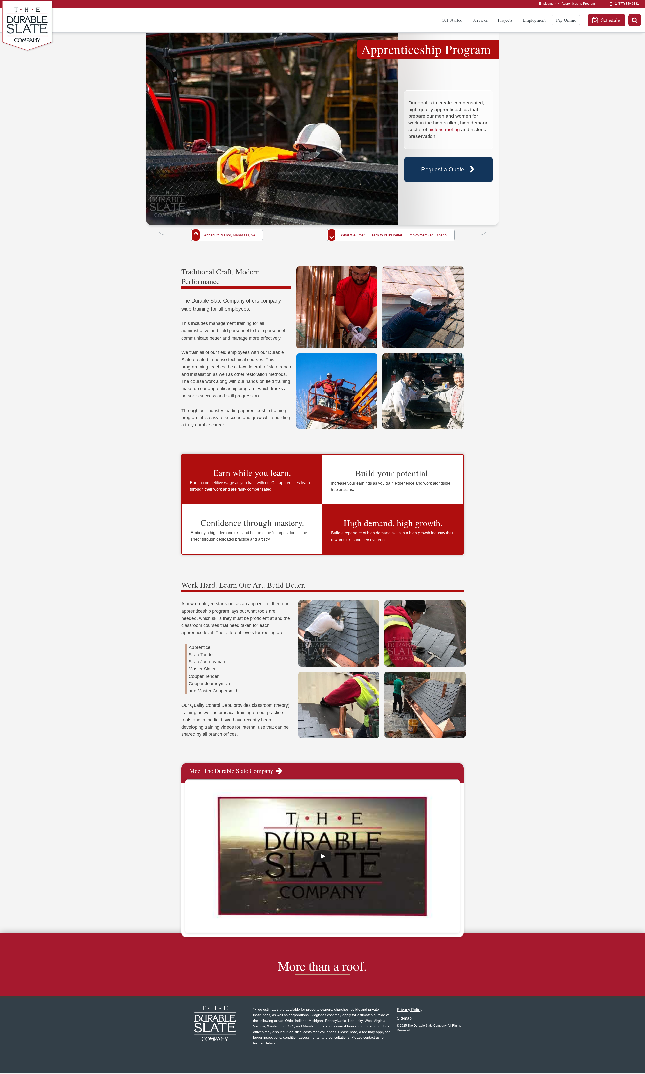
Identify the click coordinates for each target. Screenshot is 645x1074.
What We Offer (353, 235)
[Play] (322, 856)
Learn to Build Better (386, 235)
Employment (547, 3)
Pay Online (566, 20)
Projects (505, 20)
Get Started (452, 20)
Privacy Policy (409, 1010)
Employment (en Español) (428, 235)
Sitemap (404, 1018)
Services (480, 20)
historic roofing (444, 129)
